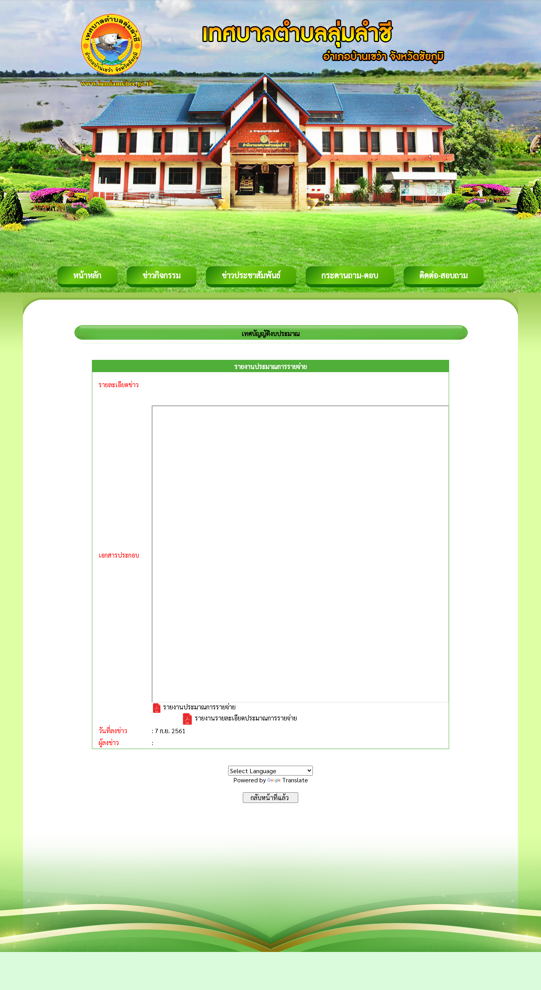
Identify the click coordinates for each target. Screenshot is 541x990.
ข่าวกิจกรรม (162, 275)
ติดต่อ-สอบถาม (443, 275)
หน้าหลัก (87, 275)
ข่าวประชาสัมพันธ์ (251, 275)
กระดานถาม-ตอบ (350, 275)
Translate (295, 780)
